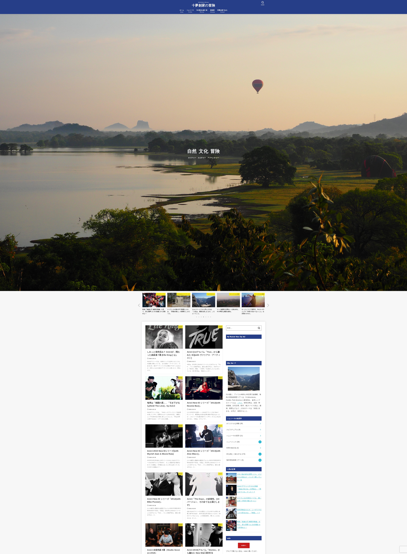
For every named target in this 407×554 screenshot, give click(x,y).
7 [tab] (210, 317)
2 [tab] (199, 317)
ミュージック (233, 442)
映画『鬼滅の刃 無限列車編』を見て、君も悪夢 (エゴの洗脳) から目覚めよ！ (248, 524)
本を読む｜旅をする (235, 454)
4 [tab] (203, 317)
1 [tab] (196, 317)
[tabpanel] (203, 304)
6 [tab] (208, 317)
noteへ (243, 545)
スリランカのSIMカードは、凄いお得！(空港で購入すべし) (249, 499)
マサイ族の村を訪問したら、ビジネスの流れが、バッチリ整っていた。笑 (249, 477)
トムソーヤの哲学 (234, 436)
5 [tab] (206, 317)
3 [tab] (201, 317)
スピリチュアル (233, 430)
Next (268, 305)
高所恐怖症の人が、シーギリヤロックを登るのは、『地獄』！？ (249, 511)
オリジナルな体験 (234, 423)
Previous (139, 305)
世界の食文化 (232, 448)
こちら (239, 403)
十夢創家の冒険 (203, 5)
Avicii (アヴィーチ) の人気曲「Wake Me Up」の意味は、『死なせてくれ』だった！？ (249, 489)
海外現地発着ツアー (235, 460)
